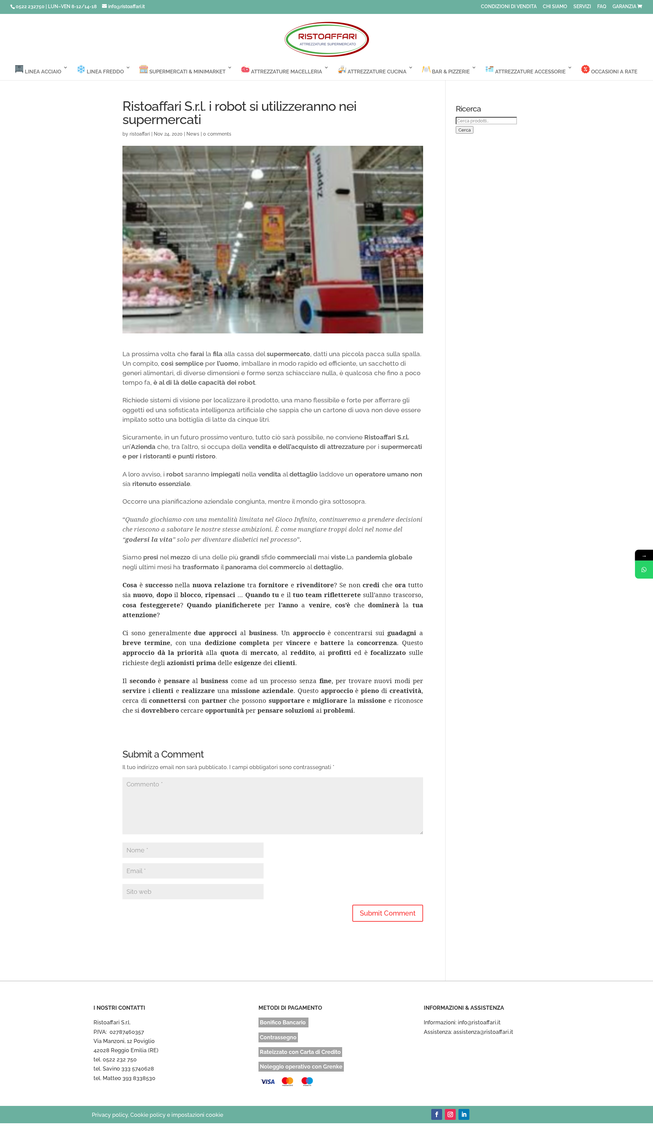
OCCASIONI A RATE (613, 72)
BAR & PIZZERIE (450, 72)
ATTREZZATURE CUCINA (376, 72)
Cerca (464, 130)
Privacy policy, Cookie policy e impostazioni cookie (157, 1115)
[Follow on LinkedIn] (463, 1114)
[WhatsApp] (644, 569)
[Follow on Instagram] (450, 1114)
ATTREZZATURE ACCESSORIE (530, 72)
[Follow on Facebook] (436, 1114)
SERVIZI (582, 6)
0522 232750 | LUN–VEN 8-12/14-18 (56, 6)
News (192, 134)
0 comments (217, 134)
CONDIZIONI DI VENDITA (509, 6)
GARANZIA (624, 6)
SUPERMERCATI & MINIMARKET (186, 72)
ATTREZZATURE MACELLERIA (286, 72)
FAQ (601, 6)
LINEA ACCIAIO (42, 72)
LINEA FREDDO (104, 72)
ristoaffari (140, 134)
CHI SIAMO (555, 6)
